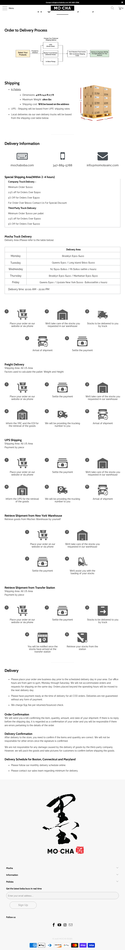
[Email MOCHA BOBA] (70, 925)
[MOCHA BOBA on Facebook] (53, 925)
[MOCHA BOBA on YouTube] (59, 925)
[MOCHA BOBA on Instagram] (65, 925)
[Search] (114, 8)
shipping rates (62, 108)
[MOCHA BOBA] (62, 8)
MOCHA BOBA (65, 939)
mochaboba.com (22, 165)
